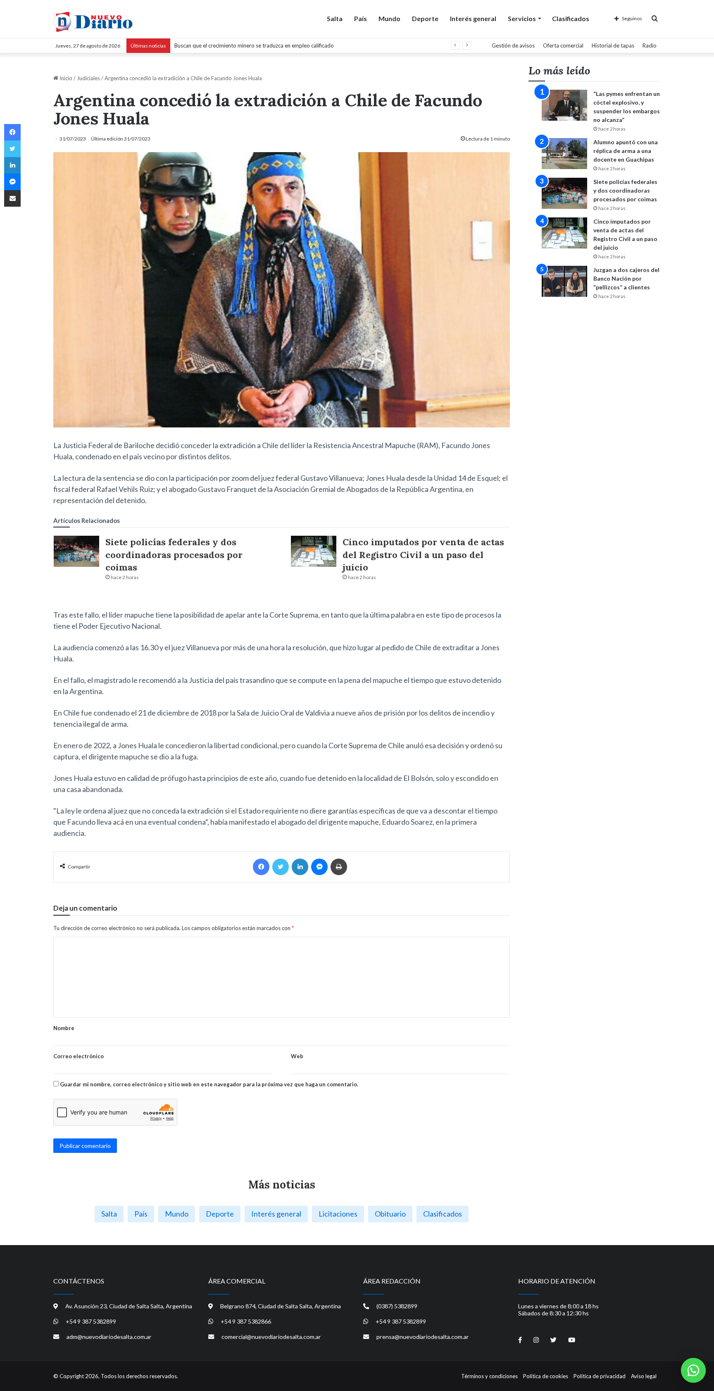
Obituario (390, 1213)
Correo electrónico (78, 1056)
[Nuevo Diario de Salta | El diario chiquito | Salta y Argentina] (93, 22)
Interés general (473, 18)
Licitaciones (338, 1213)
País (360, 18)
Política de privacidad (600, 1376)
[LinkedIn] (300, 867)
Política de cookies (545, 1376)
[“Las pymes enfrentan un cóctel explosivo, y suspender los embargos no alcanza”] (564, 105)
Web (297, 1056)
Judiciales (88, 78)
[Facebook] (261, 867)
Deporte (425, 18)
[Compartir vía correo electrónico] (12, 198)
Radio (650, 45)
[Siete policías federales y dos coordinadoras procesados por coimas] (76, 551)
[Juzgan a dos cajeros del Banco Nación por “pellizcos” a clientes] (564, 281)
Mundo (389, 18)
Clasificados (570, 18)
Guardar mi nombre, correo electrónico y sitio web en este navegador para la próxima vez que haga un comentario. (209, 1084)
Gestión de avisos (513, 45)
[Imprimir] (339, 867)
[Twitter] (280, 867)
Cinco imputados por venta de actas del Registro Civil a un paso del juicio (423, 554)
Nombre (63, 1028)
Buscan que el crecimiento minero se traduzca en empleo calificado (254, 45)
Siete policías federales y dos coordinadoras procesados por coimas (174, 554)
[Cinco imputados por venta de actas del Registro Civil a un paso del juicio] (313, 551)
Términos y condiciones (489, 1376)
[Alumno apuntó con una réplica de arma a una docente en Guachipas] (564, 153)
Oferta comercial (563, 45)
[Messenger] (319, 867)
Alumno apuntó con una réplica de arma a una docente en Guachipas (625, 150)
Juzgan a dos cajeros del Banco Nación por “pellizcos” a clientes (626, 278)
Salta (335, 18)
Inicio (65, 78)
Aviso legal (644, 1376)
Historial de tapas (613, 45)
